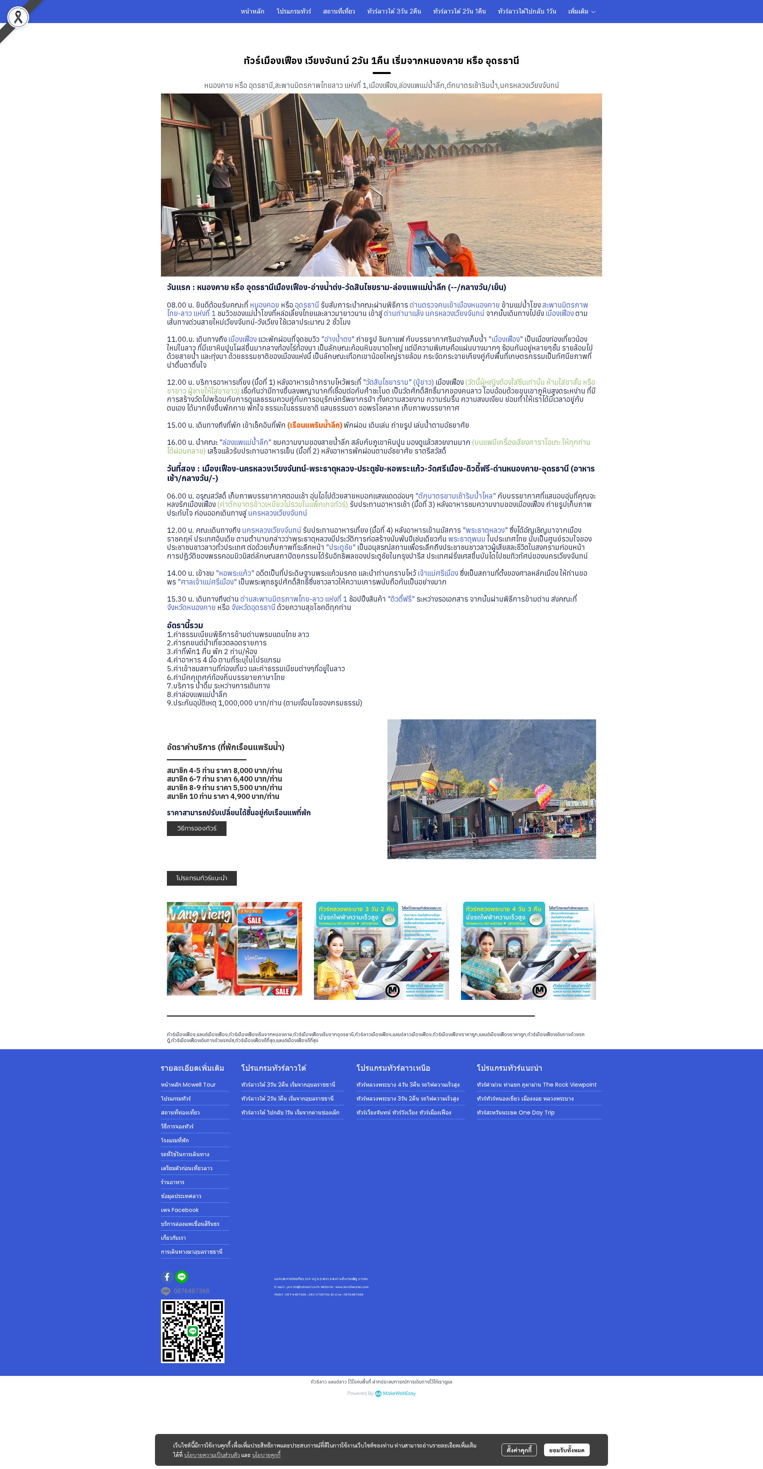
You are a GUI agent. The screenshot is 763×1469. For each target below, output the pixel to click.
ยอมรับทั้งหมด (567, 1449)
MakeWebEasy (399, 1393)
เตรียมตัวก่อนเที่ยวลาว (187, 1168)
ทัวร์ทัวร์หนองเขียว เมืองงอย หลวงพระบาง (525, 1099)
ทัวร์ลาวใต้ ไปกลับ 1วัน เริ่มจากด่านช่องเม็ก (290, 1112)
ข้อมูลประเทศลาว (181, 1196)
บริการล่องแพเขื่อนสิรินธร (190, 1224)
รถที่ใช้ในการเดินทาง (185, 1154)
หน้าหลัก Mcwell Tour (188, 1085)
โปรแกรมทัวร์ (176, 1099)
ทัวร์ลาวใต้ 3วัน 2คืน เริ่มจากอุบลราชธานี (288, 1085)
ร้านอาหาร (172, 1182)
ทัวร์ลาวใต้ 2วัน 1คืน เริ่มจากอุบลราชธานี (287, 1099)
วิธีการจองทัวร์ (177, 1126)
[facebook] (167, 1276)
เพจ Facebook (180, 1210)
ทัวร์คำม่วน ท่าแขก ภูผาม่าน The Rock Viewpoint (537, 1085)
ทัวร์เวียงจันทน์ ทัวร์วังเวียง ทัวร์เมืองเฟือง (403, 1112)
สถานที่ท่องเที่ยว (180, 1112)
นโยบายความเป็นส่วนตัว (212, 1454)
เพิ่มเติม (579, 11)
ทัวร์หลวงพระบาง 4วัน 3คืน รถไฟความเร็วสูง (408, 1085)
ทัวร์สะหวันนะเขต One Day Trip (516, 1112)
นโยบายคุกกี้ (266, 1454)
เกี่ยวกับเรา (173, 1238)
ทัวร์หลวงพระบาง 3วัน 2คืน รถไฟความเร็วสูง (407, 1099)
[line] (181, 1276)
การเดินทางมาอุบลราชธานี (192, 1252)
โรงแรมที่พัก (175, 1140)
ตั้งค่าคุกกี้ (519, 1449)
